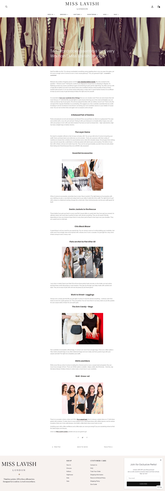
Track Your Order (95, 471)
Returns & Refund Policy (97, 478)
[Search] (7, 7)
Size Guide (93, 484)
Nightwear (91, 14)
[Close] (161, 460)
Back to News (82, 447)
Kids (105, 14)
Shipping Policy (95, 481)
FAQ (91, 468)
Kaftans (77, 14)
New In (50, 14)
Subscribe (143, 484)
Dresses (63, 14)
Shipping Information (96, 475)
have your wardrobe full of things (69, 98)
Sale (115, 14)
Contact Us (93, 465)
